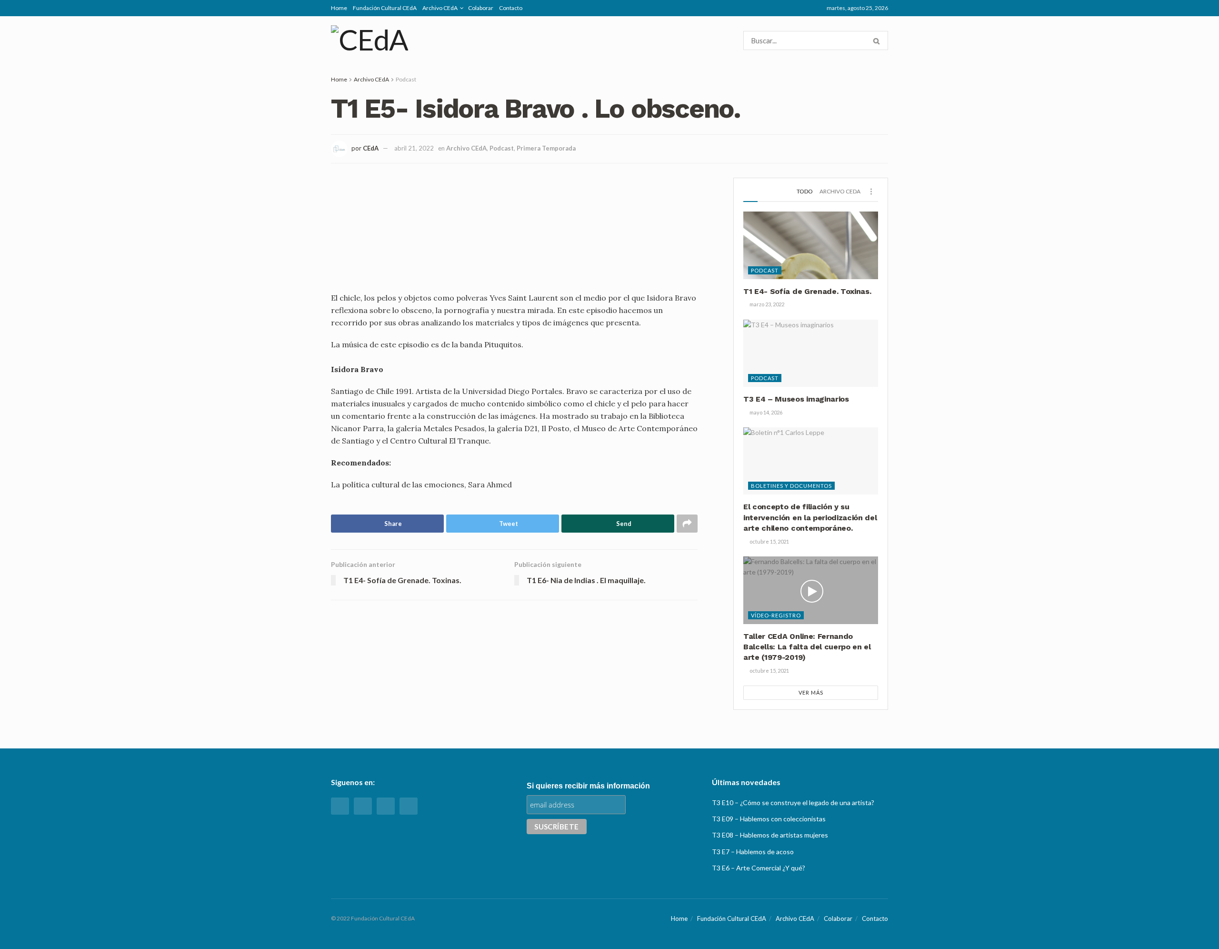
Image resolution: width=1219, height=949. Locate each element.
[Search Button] (878, 40)
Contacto (510, 7)
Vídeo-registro (776, 615)
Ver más (811, 692)
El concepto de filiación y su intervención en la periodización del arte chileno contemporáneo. (810, 517)
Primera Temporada (546, 148)
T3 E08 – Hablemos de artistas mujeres (770, 835)
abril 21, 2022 (414, 148)
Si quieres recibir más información (588, 786)
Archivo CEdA (440, 7)
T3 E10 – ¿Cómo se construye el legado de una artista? (793, 802)
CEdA (371, 148)
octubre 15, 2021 (769, 541)
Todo (805, 191)
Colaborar (480, 7)
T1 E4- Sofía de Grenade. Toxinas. (807, 291)
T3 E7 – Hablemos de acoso (753, 852)
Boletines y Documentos (791, 486)
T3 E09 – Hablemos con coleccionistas (769, 819)
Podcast (406, 79)
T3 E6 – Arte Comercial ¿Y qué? (758, 868)
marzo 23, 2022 (766, 304)
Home (339, 7)
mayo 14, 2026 (765, 412)
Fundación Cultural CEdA (385, 7)
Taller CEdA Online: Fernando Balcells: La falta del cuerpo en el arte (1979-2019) (807, 647)
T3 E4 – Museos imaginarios (796, 399)
